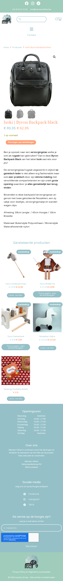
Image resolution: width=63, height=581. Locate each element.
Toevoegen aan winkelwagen (21, 142)
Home (6, 47)
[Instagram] (32, 3)
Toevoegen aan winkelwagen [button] (47, 294)
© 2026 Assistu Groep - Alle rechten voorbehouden (31, 577)
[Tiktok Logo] (38, 3)
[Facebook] (27, 3)
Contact (31, 35)
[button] (31, 29)
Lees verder (16, 295)
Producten (17, 47)
